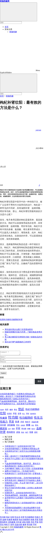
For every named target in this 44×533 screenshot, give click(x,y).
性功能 (20, 284)
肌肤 (13, 429)
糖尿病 (3, 428)
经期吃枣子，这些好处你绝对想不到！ (21, 493)
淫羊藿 (3, 425)
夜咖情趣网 (18, 527)
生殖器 (23, 425)
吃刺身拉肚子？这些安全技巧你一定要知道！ (23, 474)
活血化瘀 (34, 422)
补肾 (4, 190)
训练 (18, 432)
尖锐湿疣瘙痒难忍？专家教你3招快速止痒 (17, 394)
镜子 (26, 432)
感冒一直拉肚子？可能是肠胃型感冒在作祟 (18, 396)
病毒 (28, 425)
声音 (15, 414)
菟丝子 (33, 428)
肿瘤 (28, 429)
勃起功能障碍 (32, 409)
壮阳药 (9, 414)
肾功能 (23, 429)
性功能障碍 (20, 205)
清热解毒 (11, 425)
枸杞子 (27, 422)
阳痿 (31, 432)
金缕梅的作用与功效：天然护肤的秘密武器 (22, 478)
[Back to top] (1, 532)
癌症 (32, 425)
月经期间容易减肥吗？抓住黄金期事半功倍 (22, 508)
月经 (22, 422)
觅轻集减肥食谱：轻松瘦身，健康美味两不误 (23, 495)
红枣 (9, 428)
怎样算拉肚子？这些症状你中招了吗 (20, 446)
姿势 (19, 414)
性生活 (38, 417)
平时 (27, 414)
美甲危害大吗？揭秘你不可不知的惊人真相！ (23, 480)
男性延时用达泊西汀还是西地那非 (19, 329)
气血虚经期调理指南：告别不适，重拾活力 (18, 401)
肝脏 (18, 428)
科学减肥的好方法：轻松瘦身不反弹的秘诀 (18, 404)
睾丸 (36, 425)
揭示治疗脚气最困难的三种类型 (18, 342)
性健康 (3, 417)
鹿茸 (36, 432)
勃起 (21, 409)
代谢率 (2, 409)
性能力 (4, 421)
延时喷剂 (33, 414)
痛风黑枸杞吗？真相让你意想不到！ (15, 399)
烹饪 (18, 425)
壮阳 (7, 190)
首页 (6, 27)
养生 (15, 409)
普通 (17, 422)
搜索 (2, 377)
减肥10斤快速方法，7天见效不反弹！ (20, 471)
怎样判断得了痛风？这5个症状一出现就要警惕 (24, 469)
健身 (11, 409)
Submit (3, 373)
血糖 (39, 428)
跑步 (22, 432)
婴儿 (23, 413)
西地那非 (11, 432)
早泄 (11, 421)
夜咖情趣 (13, 32)
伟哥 (6, 409)
